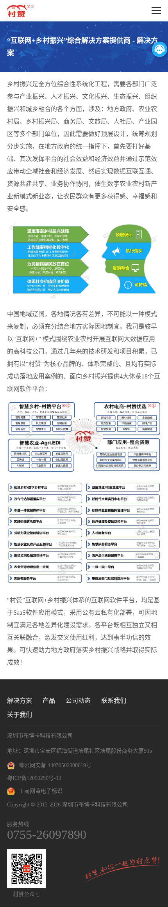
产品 (49, 700)
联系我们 (113, 700)
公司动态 (78, 700)
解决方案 (19, 700)
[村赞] (20, 10)
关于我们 (19, 714)
